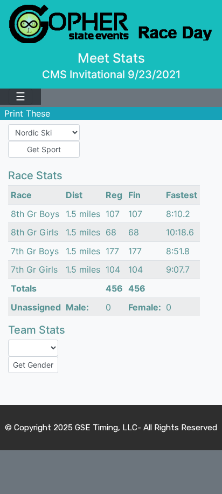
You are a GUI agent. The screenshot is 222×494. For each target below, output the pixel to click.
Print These (27, 113)
